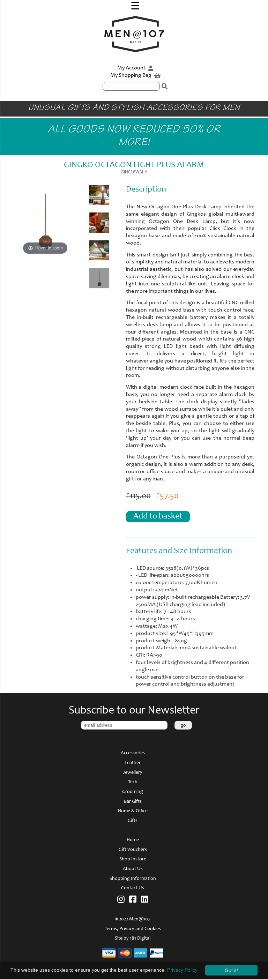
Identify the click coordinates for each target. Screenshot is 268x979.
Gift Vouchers (133, 849)
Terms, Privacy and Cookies (133, 929)
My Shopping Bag (131, 75)
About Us (133, 869)
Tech (132, 782)
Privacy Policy (182, 970)
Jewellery (132, 772)
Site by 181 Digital (132, 938)
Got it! (231, 970)
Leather (133, 763)
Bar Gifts (133, 801)
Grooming (132, 792)
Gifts (132, 821)
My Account (132, 68)
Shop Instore (132, 859)
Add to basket (158, 517)
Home (133, 840)
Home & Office (133, 811)
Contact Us (132, 888)
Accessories (133, 753)
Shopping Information (133, 878)
